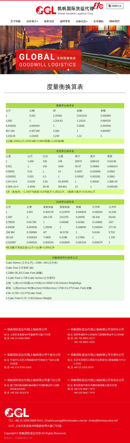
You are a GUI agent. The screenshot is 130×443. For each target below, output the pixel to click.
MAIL (40, 420)
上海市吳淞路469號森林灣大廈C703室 (38, 425)
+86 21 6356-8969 (25, 420)
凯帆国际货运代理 (65, 10)
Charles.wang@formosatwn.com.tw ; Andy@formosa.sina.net (81, 420)
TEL (11, 420)
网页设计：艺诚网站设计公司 (18, 438)
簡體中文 (117, 6)
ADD (11, 425)
